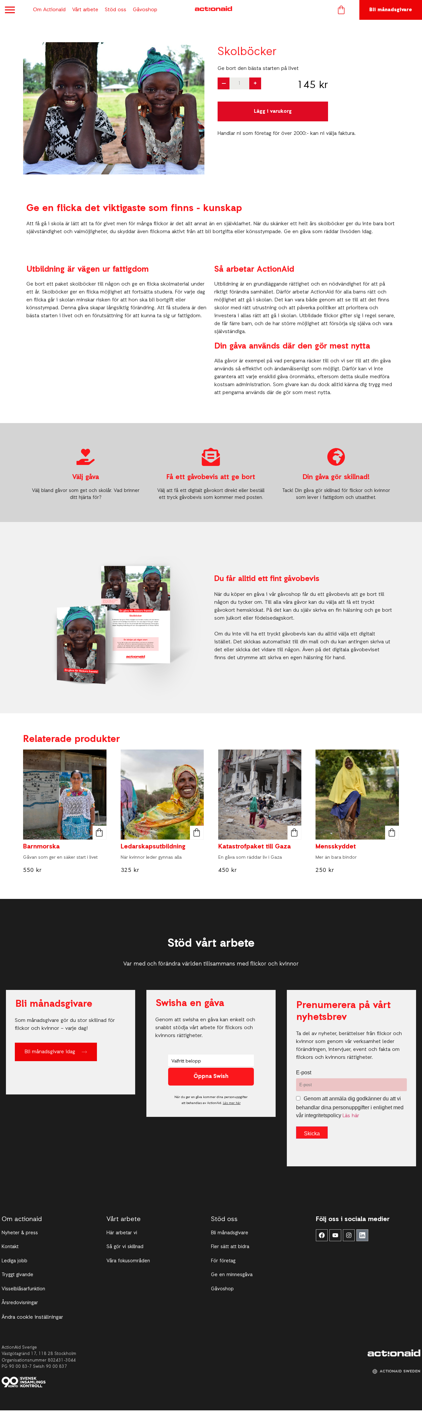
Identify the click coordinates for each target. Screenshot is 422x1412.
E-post (303, 1072)
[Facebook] (322, 1235)
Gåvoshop (145, 10)
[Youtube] (335, 1235)
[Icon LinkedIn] (362, 1235)
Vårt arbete (85, 10)
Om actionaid (22, 1219)
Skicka (312, 1133)
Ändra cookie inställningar (32, 1317)
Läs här (351, 1116)
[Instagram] (349, 1235)
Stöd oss (115, 10)
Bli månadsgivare (390, 10)
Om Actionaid (49, 10)
